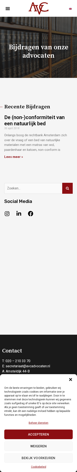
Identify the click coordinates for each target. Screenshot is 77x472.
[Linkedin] (18, 213)
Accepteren (38, 434)
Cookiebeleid (38, 466)
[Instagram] (7, 213)
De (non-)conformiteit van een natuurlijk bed (34, 120)
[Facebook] (30, 213)
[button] (70, 379)
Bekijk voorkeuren (38, 458)
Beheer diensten (38, 422)
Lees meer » (13, 157)
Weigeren (38, 446)
